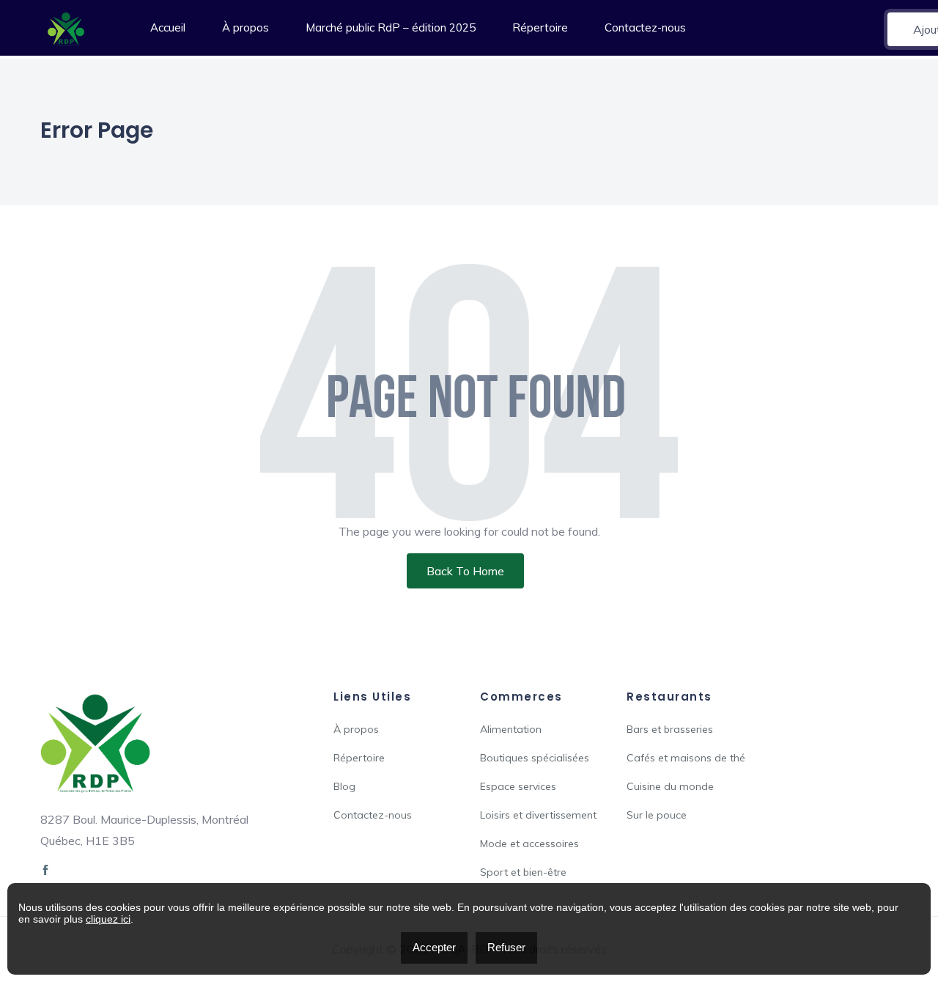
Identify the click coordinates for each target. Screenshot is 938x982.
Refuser (506, 947)
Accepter (434, 947)
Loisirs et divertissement (538, 815)
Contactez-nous (645, 27)
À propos (245, 27)
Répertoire (540, 27)
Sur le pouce (657, 815)
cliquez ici (108, 919)
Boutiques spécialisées (534, 757)
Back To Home (465, 571)
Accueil (167, 27)
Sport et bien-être (523, 872)
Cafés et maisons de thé (686, 757)
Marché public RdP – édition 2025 (391, 27)
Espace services (518, 786)
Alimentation (511, 729)
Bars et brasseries (670, 729)
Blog (344, 786)
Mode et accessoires (529, 843)
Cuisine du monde (670, 786)
